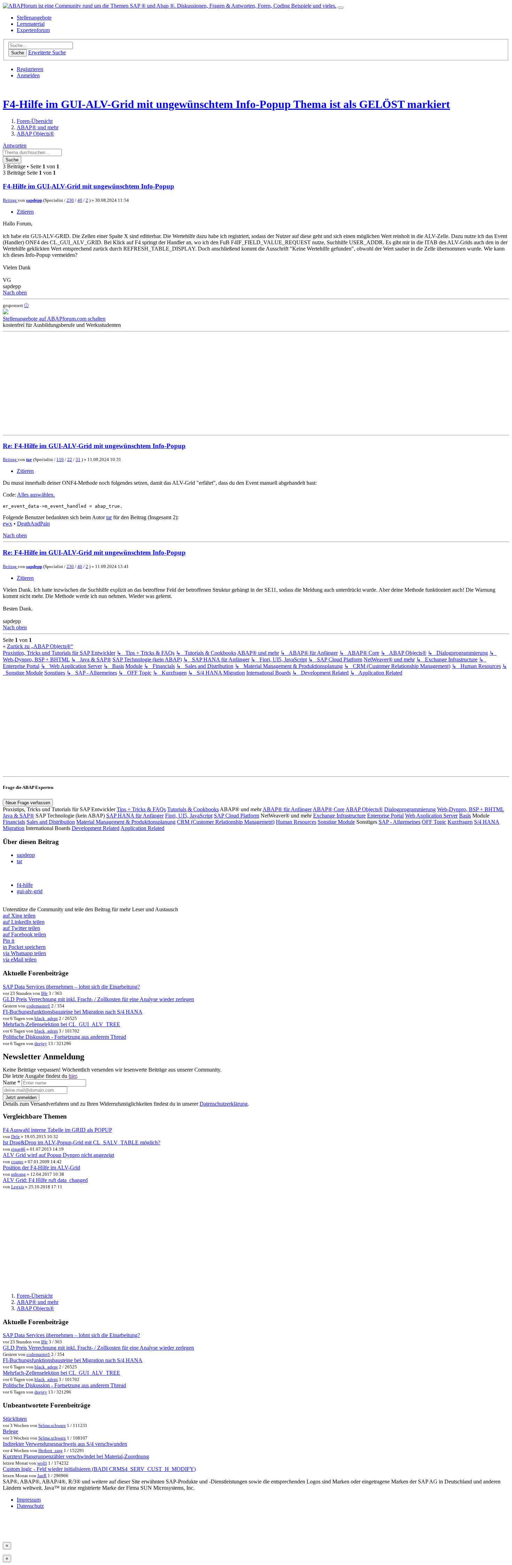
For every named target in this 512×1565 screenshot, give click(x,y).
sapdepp (34, 200)
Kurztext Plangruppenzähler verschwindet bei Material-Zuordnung (76, 1456)
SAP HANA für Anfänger (135, 816)
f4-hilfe (25, 885)
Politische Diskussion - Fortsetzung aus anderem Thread (64, 1037)
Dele (15, 1136)
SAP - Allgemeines (399, 822)
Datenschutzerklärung (224, 1104)
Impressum (29, 1500)
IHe (44, 993)
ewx (7, 524)
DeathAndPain (33, 524)
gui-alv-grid (29, 891)
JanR (42, 1475)
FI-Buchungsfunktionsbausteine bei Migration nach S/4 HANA (72, 1012)
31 (78, 459)
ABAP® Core (328, 809)
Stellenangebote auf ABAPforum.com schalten (54, 319)
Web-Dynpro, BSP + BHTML (470, 809)
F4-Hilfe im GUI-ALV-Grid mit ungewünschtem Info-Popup (147, 104)
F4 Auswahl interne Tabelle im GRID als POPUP (57, 1130)
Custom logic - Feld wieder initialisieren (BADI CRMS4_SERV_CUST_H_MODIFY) (99, 1469)
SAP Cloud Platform (236, 816)
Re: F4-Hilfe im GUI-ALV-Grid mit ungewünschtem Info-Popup (94, 446)
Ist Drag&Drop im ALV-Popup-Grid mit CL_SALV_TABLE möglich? (81, 1142)
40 (79, 200)
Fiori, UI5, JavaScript (188, 816)
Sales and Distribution (50, 822)
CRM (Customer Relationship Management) (225, 822)
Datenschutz (30, 1506)
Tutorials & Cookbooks (193, 809)
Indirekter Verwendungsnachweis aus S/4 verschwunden (65, 1444)
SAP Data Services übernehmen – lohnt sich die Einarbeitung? (71, 987)
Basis (465, 816)
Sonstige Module (336, 822)
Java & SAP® (18, 816)
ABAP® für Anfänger (287, 809)
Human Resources (296, 822)
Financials (14, 822)
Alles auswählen (35, 495)
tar (29, 459)
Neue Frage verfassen (28, 802)
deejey (40, 1043)
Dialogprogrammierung (410, 809)
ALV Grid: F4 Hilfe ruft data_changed (45, 1180)
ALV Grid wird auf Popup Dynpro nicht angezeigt (58, 1155)
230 (70, 200)
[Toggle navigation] (340, 8)
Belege (10, 1431)
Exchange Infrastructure (339, 816)
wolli (42, 1463)
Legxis (17, 1186)
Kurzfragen (460, 822)
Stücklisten (15, 1419)
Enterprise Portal (385, 816)
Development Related (95, 828)
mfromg (18, 1174)
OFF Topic (434, 822)
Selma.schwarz (52, 1425)
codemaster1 (38, 1005)
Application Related (142, 828)
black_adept (46, 1018)
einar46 (18, 1149)
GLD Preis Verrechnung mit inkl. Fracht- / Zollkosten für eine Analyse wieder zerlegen (98, 999)
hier (73, 1076)
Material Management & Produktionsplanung (126, 822)
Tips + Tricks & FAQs (141, 809)
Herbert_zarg (50, 1450)
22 (69, 459)
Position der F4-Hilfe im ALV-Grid (41, 1168)
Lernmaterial (31, 24)
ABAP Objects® (364, 809)
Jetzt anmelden (21, 1097)
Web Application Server (431, 816)
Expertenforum (33, 30)
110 (60, 459)
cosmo (17, 1161)
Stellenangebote (34, 18)
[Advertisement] (212, 383)
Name (11, 1082)
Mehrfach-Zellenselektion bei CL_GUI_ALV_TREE (61, 1024)
